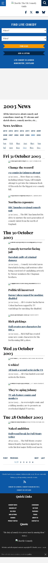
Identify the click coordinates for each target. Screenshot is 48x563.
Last (43, 458)
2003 (33, 135)
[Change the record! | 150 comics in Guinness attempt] (26, 162)
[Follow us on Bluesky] (45, 12)
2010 (33, 131)
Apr (25, 143)
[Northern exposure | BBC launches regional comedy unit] (26, 196)
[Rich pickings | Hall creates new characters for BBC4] (26, 316)
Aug (11, 148)
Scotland (30, 63)
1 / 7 (16, 462)
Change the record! (21, 167)
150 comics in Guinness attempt (24, 172)
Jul (4, 148)
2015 (5, 131)
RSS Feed (13, 511)
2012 (22, 131)
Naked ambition (18, 428)
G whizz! (13, 365)
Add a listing (24, 53)
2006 (16, 135)
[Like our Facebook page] (27, 12)
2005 (22, 135)
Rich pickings (17, 321)
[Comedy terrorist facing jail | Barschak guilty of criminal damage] (26, 243)
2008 (5, 135)
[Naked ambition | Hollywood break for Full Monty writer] (26, 423)
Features (35, 511)
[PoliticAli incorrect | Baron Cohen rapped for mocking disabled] (26, 284)
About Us (35, 518)
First (5, 458)
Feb (11, 143)
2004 (27, 135)
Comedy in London (14, 487)
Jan (4, 143)
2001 (5, 139)
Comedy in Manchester (31, 487)
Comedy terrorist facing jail (24, 250)
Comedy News (12, 505)
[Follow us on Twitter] (32, 12)
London (30, 60)
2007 (11, 135)
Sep (18, 148)
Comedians (35, 505)
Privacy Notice (13, 521)
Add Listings (13, 514)
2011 (27, 131)
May (32, 143)
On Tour (35, 508)
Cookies (12, 518)
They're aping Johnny (22, 390)
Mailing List (13, 508)
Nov (32, 148)
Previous (14, 458)
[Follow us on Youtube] (39, 12)
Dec (38, 148)
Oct (24, 148)
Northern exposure (21, 202)
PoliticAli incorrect (21, 290)
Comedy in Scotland (24, 490)
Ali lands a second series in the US (25, 369)
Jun (39, 143)
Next (37, 458)
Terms (35, 514)
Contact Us (35, 521)
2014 (11, 131)
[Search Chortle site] (44, 3)
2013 (16, 131)
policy (30, 554)
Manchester (19, 63)
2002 (39, 135)
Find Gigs (24, 46)
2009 (39, 131)
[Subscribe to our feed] (24, 482)
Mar (18, 143)
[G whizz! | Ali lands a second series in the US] (26, 359)
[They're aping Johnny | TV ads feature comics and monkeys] (26, 384)
